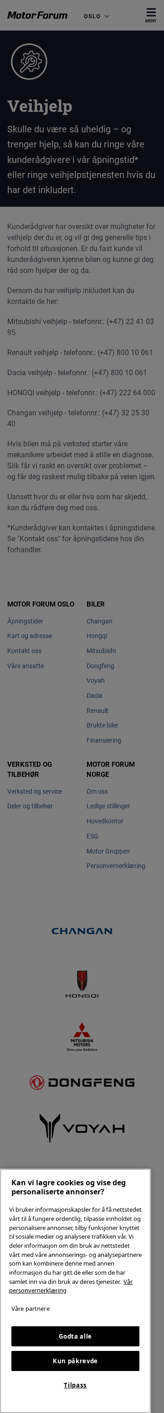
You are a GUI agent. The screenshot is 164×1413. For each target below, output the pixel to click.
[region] (75, 1291)
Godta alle (75, 1336)
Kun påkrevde (75, 1361)
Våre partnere (30, 1308)
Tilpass (75, 1385)
